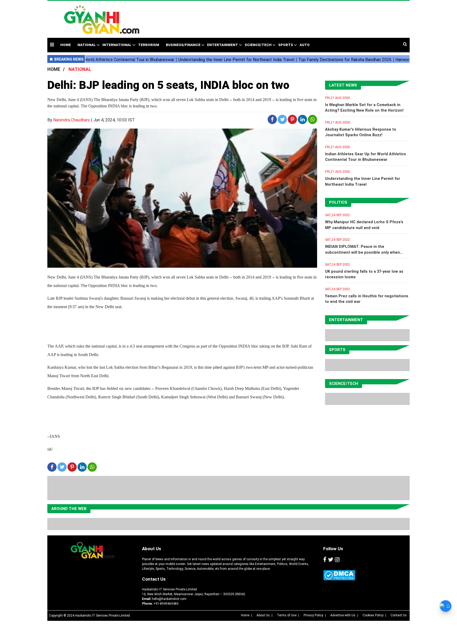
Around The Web (68, 508)
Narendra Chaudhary (71, 119)
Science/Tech (258, 45)
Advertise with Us (342, 615)
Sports (285, 45)
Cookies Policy (373, 615)
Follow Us (333, 548)
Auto (305, 45)
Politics (338, 202)
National (86, 45)
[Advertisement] (269, 17)
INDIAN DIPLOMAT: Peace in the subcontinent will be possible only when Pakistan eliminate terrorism (362, 252)
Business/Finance (183, 45)
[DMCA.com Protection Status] (339, 575)
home (65, 45)
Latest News (343, 85)
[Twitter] (330, 560)
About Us (151, 548)
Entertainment (222, 45)
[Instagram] (337, 560)
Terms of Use (286, 615)
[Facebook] (324, 560)
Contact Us (154, 579)
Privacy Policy (313, 615)
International (116, 45)
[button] (52, 44)
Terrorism (148, 45)
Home (245, 615)
